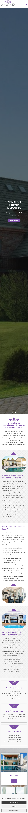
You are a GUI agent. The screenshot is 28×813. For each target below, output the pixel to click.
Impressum (22, 798)
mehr (14, 781)
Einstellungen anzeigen (14, 810)
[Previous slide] (2, 211)
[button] (26, 3)
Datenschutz (16, 798)
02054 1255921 (14, 218)
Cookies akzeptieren (14, 802)
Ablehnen (14, 806)
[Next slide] (26, 211)
